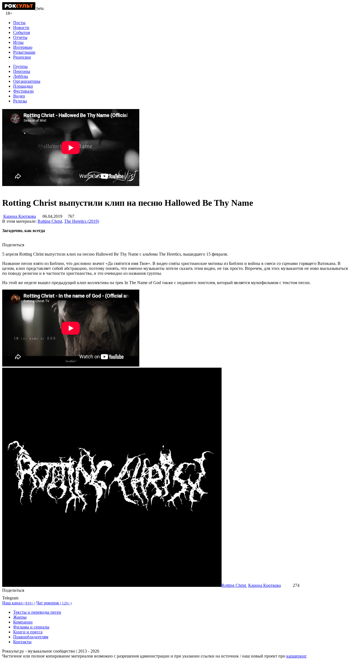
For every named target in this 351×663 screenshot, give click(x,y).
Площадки (23, 86)
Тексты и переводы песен (37, 612)
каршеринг (296, 656)
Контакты (22, 641)
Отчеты (20, 37)
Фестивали (23, 91)
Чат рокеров (54, 603)
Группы (20, 66)
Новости (21, 27)
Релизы (20, 101)
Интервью (22, 47)
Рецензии (22, 57)
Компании (23, 622)
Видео (19, 96)
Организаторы (26, 81)
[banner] (19, 8)
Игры (18, 42)
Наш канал (18, 603)
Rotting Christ (50, 221)
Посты (19, 22)
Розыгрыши (24, 52)
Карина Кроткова (19, 216)
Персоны (21, 71)
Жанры (20, 617)
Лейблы (20, 76)
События (21, 32)
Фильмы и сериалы (31, 627)
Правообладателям (30, 637)
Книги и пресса (28, 632)
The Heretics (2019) (81, 221)
